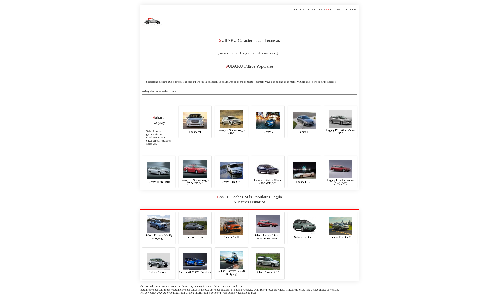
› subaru (174, 91)
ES (327, 9)
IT (335, 9)
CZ (343, 9)
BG (304, 9)
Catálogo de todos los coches (155, 91)
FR (313, 9)
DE (338, 9)
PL (347, 9)
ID (351, 9)
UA (318, 9)
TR (300, 9)
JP (355, 9)
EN (295, 9)
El (331, 9)
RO (323, 9)
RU (309, 9)
